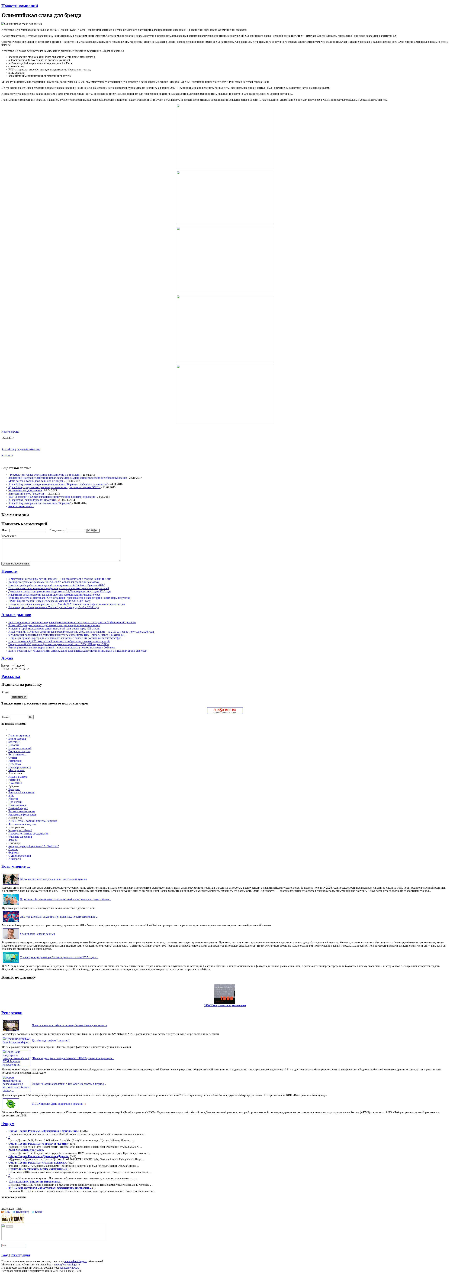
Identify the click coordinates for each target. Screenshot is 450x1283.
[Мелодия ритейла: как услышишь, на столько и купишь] (11, 884)
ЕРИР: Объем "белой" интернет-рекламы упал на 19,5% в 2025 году (49, 600)
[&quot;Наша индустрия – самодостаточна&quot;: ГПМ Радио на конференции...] (16, 1064)
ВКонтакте (22, 1211)
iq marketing (9, 449)
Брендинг (14, 789)
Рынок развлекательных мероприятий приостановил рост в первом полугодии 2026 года (61, 647)
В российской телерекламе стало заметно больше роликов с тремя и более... (65, 899)
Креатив (13, 798)
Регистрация (20, 1255)
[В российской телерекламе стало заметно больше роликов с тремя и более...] (11, 904)
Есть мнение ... (17, 754)
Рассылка (10, 676)
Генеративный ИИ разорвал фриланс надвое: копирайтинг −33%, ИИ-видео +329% (58, 644)
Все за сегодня (17, 738)
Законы (12, 839)
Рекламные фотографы (22, 814)
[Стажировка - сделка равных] (11, 939)
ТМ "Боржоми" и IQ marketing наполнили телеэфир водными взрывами (51, 496)
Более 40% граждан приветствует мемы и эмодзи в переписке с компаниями (54, 625)
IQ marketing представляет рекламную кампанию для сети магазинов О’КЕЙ (54, 487)
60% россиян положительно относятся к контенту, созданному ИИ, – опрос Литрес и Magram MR (67, 634)
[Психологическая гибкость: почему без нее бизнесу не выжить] (11, 1030)
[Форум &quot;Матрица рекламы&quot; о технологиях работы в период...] (16, 1090)
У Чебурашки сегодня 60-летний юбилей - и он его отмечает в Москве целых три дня (59, 578)
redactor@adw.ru (69, 1267)
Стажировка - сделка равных (37, 933)
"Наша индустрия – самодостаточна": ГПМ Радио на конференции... (73, 1058)
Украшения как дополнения (25, 490)
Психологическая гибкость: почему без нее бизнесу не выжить (69, 1025)
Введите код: (58, 530)
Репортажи (15, 760)
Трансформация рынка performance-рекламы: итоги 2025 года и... (59, 957)
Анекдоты (14, 858)
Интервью (14, 763)
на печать (7, 455)
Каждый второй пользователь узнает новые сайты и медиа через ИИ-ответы (54, 628)
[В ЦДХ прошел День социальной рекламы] (11, 1109)
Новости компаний (19, 6)
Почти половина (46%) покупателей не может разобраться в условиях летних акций (59, 641)
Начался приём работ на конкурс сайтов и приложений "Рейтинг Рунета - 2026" (56, 585)
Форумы (13, 852)
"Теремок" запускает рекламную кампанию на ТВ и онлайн (44, 474)
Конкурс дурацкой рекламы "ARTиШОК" (33, 846)
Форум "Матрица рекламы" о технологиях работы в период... (69, 1083)
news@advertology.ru (67, 1264)
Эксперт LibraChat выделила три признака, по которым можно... (59, 916)
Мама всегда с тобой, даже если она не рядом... (36, 480)
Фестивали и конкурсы (22, 824)
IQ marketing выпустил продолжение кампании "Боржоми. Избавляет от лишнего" (58, 484)
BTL (11, 795)
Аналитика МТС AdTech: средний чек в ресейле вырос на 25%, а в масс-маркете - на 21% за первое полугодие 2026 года (81, 631)
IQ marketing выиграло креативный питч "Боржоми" (40, 503)
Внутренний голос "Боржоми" (26, 493)
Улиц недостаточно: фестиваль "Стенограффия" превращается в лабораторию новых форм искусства (69, 597)
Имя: (5, 530)
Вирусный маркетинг (21, 792)
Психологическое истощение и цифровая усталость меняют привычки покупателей (58, 588)
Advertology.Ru (10, 431)
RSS (7, 1211)
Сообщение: (9, 535)
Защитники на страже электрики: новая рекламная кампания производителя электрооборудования (67, 477)
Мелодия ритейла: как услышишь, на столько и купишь (53, 879)
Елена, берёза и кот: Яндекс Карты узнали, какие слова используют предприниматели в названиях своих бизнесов (77, 650)
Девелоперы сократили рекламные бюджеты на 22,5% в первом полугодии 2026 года (59, 591)
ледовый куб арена (28, 449)
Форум (7, 1123)
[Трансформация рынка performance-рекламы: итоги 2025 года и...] (11, 962)
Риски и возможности (21, 811)
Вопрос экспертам (19, 751)
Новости (9, 571)
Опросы (13, 849)
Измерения (15, 782)
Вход (5, 1255)
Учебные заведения (20, 836)
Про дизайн (15, 801)
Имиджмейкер (17, 805)
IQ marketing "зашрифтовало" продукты (32, 499)
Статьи (12, 757)
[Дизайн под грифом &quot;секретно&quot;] (16, 1042)
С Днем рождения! (19, 855)
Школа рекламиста (19, 767)
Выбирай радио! (18, 808)
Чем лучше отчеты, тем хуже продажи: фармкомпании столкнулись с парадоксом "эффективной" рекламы (72, 622)
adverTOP (14, 741)
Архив (7, 658)
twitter (38, 1211)
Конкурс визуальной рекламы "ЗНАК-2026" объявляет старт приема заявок (53, 581)
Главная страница (19, 735)
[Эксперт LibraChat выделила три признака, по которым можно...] (11, 922)
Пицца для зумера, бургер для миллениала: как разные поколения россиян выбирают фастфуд (64, 637)
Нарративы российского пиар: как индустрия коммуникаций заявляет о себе (54, 594)
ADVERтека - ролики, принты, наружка (32, 820)
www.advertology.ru (75, 1261)
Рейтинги (14, 779)
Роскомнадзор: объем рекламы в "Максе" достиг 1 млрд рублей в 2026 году (53, 607)
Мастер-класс (16, 770)
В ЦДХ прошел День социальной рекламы (57, 1103)
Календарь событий (20, 830)
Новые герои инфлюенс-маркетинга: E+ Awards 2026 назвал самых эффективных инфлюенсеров (66, 604)
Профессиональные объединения (28, 833)
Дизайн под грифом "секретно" (51, 1040)
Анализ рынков (16, 614)
